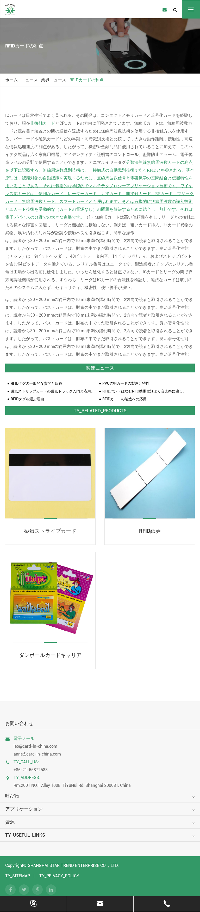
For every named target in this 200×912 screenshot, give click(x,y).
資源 (10, 822)
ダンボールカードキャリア (50, 655)
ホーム (11, 79)
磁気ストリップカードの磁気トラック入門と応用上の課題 (53, 391)
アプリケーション (24, 809)
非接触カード (42, 123)
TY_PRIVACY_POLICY (59, 875)
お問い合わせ (19, 723)
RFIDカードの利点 (87, 79)
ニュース (29, 79)
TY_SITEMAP (17, 875)
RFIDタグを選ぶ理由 (27, 399)
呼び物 (12, 796)
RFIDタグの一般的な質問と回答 (36, 383)
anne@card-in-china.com (37, 754)
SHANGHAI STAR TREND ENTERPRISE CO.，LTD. (73, 865)
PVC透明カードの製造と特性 (125, 383)
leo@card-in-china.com (35, 746)
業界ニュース (53, 79)
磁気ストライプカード (50, 531)
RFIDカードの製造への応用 (124, 399)
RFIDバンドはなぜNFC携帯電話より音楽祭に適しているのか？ (144, 391)
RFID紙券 (150, 531)
